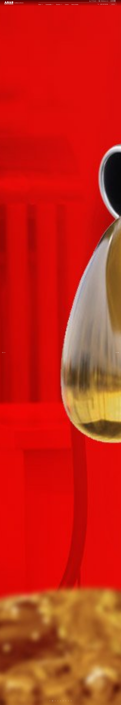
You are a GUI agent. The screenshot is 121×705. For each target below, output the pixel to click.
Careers (67, 4)
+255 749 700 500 (104, 4)
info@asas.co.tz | (105, 1)
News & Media (74, 4)
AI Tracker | (95, 1)
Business (58, 4)
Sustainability (49, 4)
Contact (113, 4)
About (39, 4)
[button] (4, 352)
